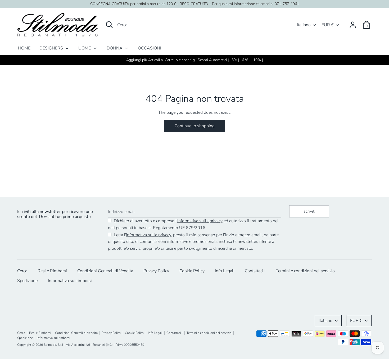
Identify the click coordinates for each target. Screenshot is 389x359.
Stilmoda (50, 345)
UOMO (85, 48)
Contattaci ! (255, 271)
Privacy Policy (156, 271)
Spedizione (27, 281)
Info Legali (224, 271)
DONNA (115, 48)
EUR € (328, 25)
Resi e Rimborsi (52, 271)
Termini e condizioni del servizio (305, 271)
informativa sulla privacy (200, 221)
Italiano (304, 25)
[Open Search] (109, 24)
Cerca (22, 271)
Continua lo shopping (195, 126)
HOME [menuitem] (24, 48)
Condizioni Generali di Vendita (105, 271)
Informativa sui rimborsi (70, 281)
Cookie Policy (192, 271)
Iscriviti (308, 211)
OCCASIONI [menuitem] (149, 48)
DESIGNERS (51, 48)
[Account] (352, 23)
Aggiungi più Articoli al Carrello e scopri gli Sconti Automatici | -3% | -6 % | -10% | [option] (194, 59)
